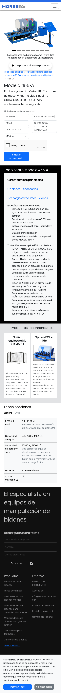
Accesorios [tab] (30, 189)
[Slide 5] (37, 50)
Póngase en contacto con (44, 598)
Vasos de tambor (13, 590)
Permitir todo (17, 687)
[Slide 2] (24, 50)
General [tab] (8, 413)
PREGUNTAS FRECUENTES (39, 583)
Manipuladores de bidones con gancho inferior (15, 621)
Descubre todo (12, 645)
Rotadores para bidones (39, 72)
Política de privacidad (43, 605)
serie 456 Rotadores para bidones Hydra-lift (30, 75)
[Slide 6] (42, 50)
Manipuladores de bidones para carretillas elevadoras (15, 609)
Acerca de (38, 590)
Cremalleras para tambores (13, 632)
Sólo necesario (44, 687)
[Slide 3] (28, 50)
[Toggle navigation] (55, 6)
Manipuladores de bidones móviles (13, 598)
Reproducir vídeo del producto (33, 65)
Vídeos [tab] (43, 198)
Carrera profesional (42, 617)
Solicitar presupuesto (16, 156)
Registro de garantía (43, 611)
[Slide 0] (14, 50)
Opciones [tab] (13, 189)
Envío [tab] (17, 413)
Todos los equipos (13, 72)
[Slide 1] (19, 50)
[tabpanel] (30, 260)
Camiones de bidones (15, 639)
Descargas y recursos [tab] (21, 198)
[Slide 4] (33, 50)
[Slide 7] (47, 50)
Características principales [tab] (25, 179)
